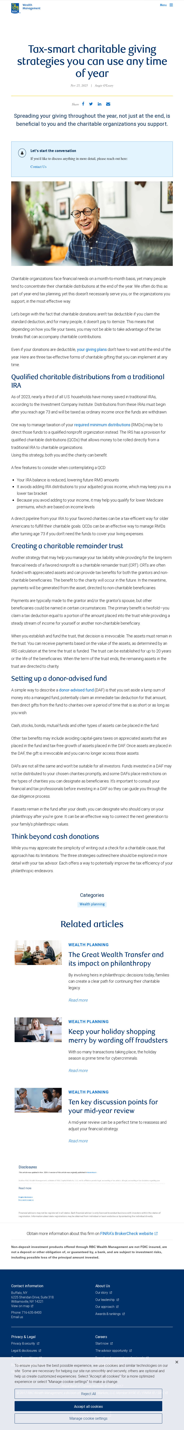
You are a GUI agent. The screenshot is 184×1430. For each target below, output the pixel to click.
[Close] (177, 1362)
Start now (102, 1343)
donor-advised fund (76, 690)
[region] (92, 1393)
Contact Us (38, 166)
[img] (38, 952)
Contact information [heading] (27, 1286)
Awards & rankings (108, 1314)
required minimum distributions (102, 424)
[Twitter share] (91, 104)
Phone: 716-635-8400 (26, 1312)
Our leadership (105, 1300)
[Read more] (25, 1188)
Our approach (105, 1307)
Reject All (88, 1393)
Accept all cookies (88, 1406)
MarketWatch (92, 1173)
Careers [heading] (101, 1336)
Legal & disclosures (24, 1351)
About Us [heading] (102, 1286)
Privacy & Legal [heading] (23, 1336)
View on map (20, 1306)
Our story (101, 1293)
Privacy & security (23, 1343)
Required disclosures (26, 1197)
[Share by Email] (108, 104)
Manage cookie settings (88, 1418)
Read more (78, 1000)
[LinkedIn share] (99, 104)
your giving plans (92, 349)
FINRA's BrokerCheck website (126, 1233)
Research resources (26, 1200)
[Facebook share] (83, 104)
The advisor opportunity (111, 1351)
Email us (17, 1317)
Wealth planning (92, 904)
